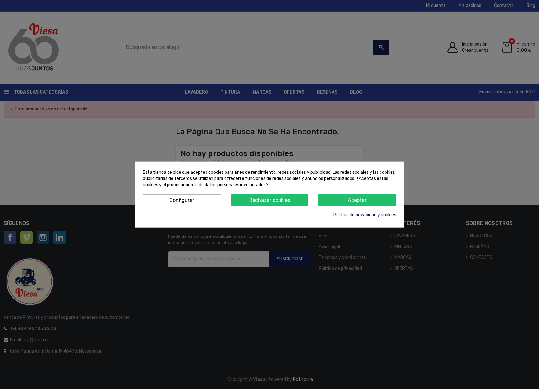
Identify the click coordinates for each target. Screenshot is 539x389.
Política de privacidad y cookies (364, 214)
